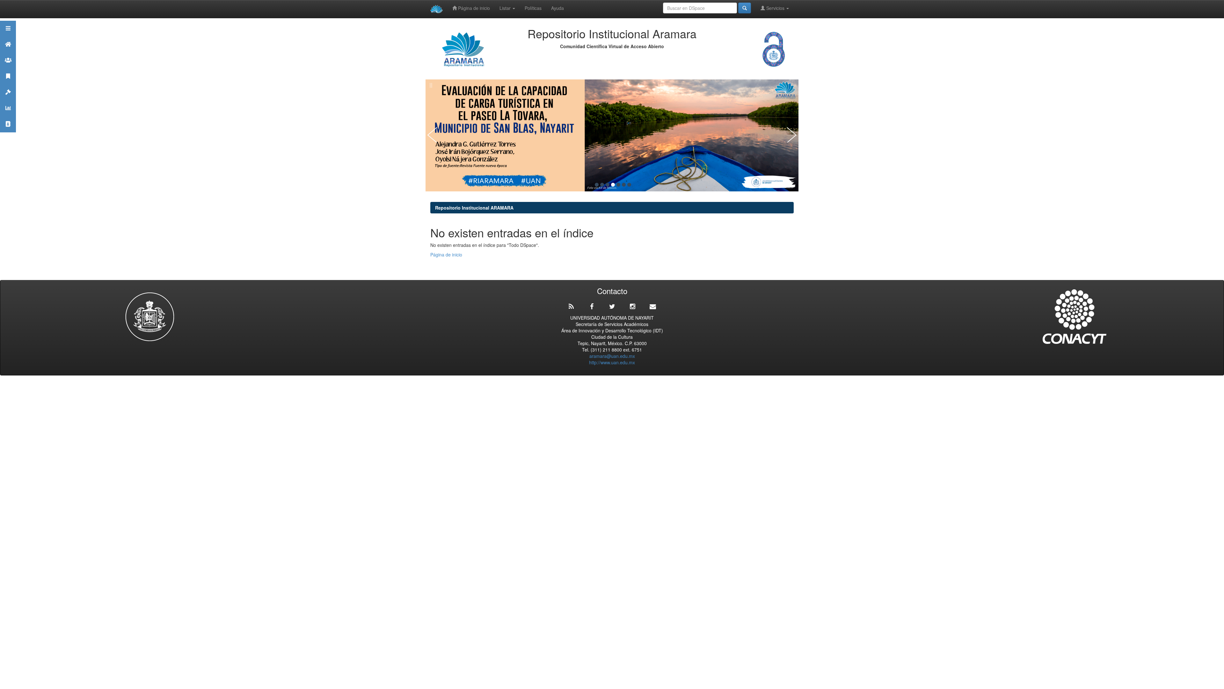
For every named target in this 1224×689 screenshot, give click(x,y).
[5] (618, 185)
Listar (505, 8)
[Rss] (571, 307)
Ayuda (557, 8)
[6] (624, 185)
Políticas (533, 8)
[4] (613, 185)
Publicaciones (8, 84)
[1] (597, 185)
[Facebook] (592, 307)
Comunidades (8, 68)
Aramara (8, 52)
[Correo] (653, 307)
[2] (602, 185)
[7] (629, 185)
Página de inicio (473, 8)
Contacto (8, 131)
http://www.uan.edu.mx (612, 362)
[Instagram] (632, 307)
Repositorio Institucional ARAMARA (474, 207)
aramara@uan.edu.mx (612, 356)
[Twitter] (612, 307)
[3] (607, 185)
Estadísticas (8, 115)
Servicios (775, 8)
